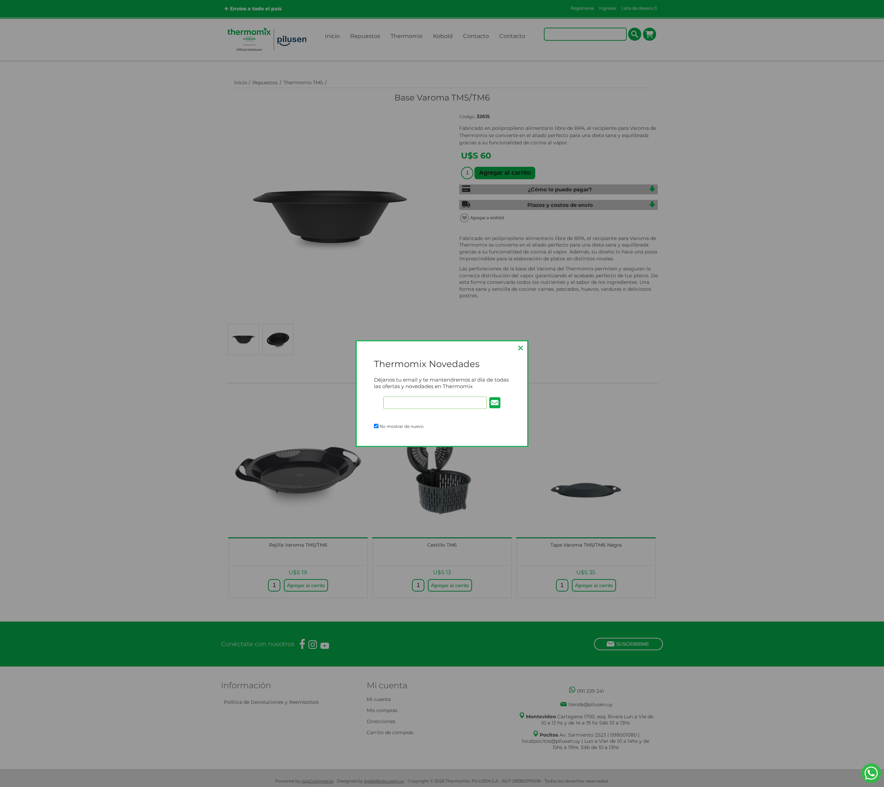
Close (520, 348)
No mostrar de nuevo (401, 426)
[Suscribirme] (495, 402)
